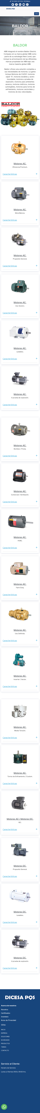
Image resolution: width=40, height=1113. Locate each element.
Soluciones (5, 1036)
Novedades (5, 1040)
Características (10, 174)
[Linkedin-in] (20, 4)
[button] (4, 1107)
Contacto (5, 1050)
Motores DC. (20, 866)
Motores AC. (20, 163)
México (28, 1)
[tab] (20, 174)
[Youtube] (23, 4)
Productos (5, 1043)
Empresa (4, 1033)
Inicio (3, 1029)
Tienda (3, 1047)
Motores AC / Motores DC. (20, 819)
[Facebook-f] (16, 4)
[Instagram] (27, 4)
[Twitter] (13, 4)
